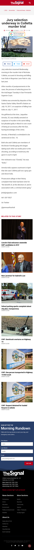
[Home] (2, 10)
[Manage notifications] (29, 545)
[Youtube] (22, 545)
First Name (4, 440)
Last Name (4, 448)
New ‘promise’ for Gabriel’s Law (13, 276)
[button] (4, 2)
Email (2, 455)
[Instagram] (18, 545)
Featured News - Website (24, 10)
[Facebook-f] (11, 545)
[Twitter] (15, 545)
